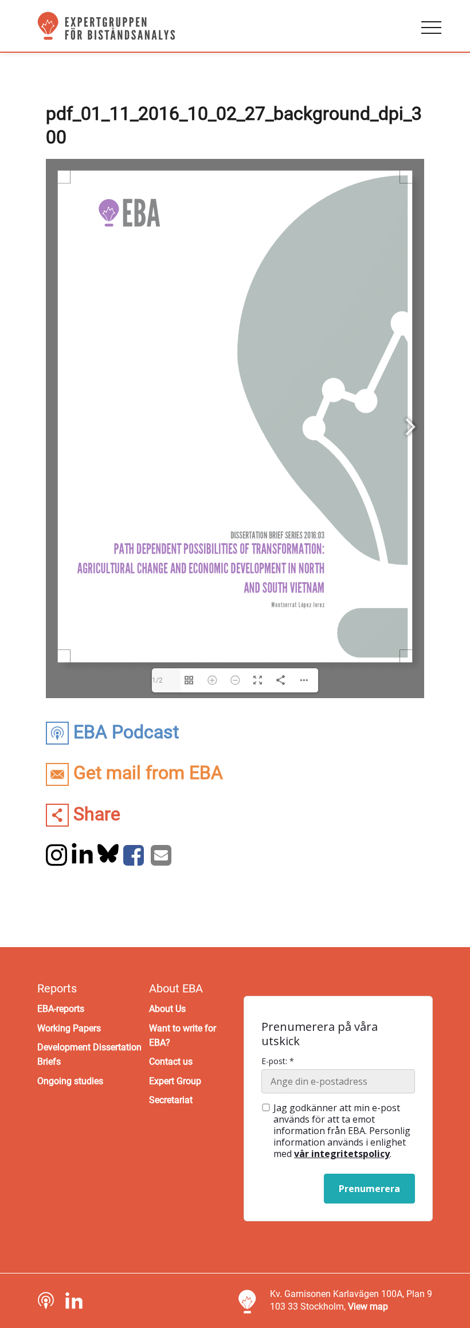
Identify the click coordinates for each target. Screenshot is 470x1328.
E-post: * (277, 1061)
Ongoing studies (70, 1081)
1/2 (157, 680)
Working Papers (69, 1028)
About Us (167, 1008)
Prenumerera (369, 1188)
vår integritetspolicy (342, 1153)
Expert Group (175, 1081)
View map (368, 1306)
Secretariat (171, 1100)
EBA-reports (60, 1008)
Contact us (171, 1061)
